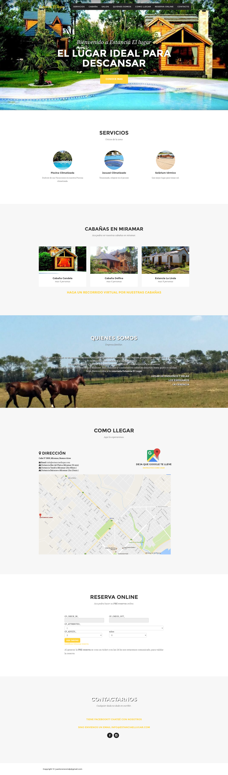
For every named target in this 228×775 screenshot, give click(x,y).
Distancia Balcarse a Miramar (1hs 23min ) (60, 470)
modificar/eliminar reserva (77, 644)
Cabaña (93, 6)
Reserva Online (164, 6)
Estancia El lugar (51, 6)
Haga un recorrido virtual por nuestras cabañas (114, 292)
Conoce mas (114, 79)
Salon (105, 6)
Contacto (183, 6)
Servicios (79, 6)
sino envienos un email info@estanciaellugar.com (114, 727)
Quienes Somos (122, 6)
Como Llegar (143, 6)
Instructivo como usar (154, 468)
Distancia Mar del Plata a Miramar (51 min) (60, 465)
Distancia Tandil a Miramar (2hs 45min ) (59, 467)
